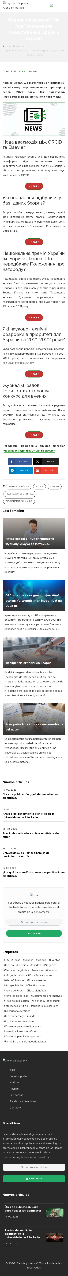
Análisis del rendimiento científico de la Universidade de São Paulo (28, 815)
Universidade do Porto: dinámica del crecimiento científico (26, 854)
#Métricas (9, 970)
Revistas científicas (19, 486)
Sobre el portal (18, 1076)
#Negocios (49, 965)
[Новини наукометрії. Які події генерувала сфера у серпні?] (34, 119)
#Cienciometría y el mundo (19, 1016)
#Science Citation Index (45, 1001)
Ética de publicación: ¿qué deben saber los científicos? (23, 1208)
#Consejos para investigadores (22, 1026)
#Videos (41, 960)
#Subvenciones (43, 975)
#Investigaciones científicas (20, 1031)
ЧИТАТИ (34, 186)
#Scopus (28, 960)
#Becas (15, 960)
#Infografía (9, 975)
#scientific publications (44, 1006)
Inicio (13, 1070)
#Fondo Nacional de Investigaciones (25, 1041)
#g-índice (23, 970)
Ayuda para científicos (23, 1101)
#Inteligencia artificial (15, 1006)
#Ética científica (36, 990)
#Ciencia (8, 965)
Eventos (54, 486)
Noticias (33, 71)
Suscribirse (34, 933)
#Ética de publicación (16, 1001)
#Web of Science (13, 980)
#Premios (22, 965)
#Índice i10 (25, 975)
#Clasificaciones (35, 985)
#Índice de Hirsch (13, 990)
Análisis (14, 1088)
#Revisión (51, 970)
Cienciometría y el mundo (19, 501)
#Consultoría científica (16, 1011)
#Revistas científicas (15, 996)
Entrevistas (16, 1095)
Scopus (39, 486)
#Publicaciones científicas (18, 1021)
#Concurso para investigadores (22, 1036)
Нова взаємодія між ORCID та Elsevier (29, 450)
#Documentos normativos (46, 996)
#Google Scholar (13, 985)
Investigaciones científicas (20, 494)
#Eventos (54, 960)
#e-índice (37, 970)
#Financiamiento (36, 980)
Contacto (15, 1107)
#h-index (35, 965)
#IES (6, 960)
